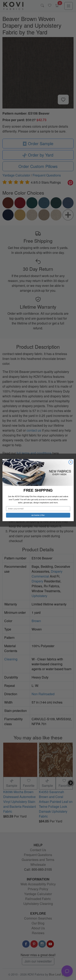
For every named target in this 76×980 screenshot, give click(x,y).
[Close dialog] (71, 462)
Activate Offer (38, 515)
